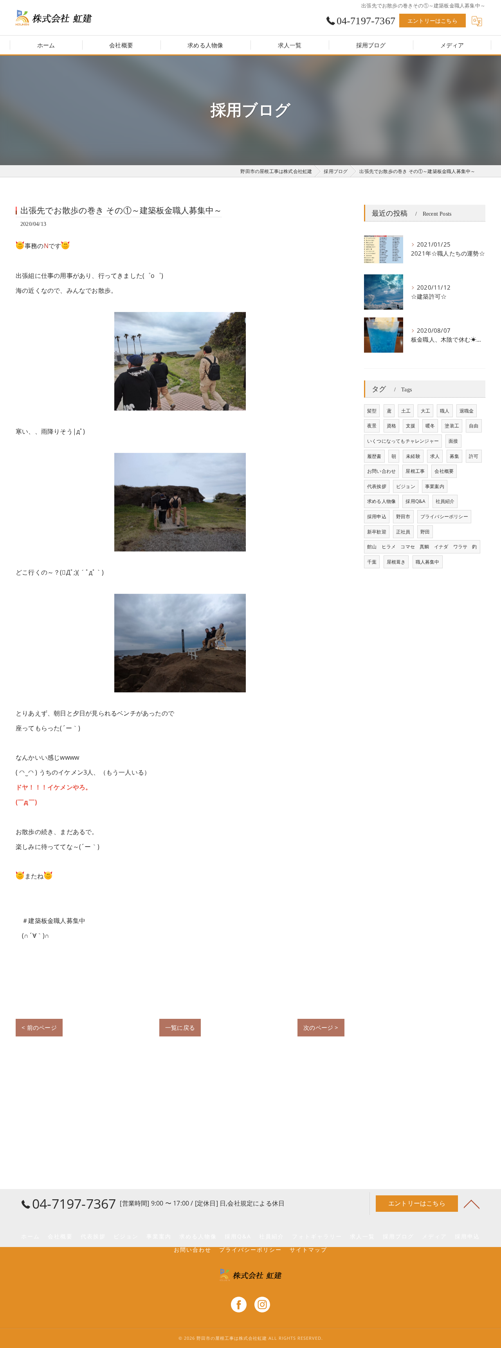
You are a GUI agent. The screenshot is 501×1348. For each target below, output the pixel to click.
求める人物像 (381, 501)
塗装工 (452, 425)
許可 (473, 456)
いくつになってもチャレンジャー (403, 441)
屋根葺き (396, 562)
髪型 (372, 410)
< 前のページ (39, 1027)
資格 (391, 425)
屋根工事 (415, 471)
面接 (453, 441)
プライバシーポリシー (444, 516)
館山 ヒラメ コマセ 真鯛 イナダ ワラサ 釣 (422, 546)
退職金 (467, 410)
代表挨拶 (376, 486)
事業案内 (434, 486)
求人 (435, 456)
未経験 (413, 456)
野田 (425, 531)
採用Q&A (415, 501)
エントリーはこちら (432, 20)
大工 (425, 410)
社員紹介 (445, 501)
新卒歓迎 (376, 531)
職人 (444, 410)
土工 (406, 410)
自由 (473, 425)
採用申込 (376, 516)
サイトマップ (308, 1249)
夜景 (372, 425)
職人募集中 (428, 562)
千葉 (372, 562)
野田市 (403, 516)
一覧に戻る (180, 1027)
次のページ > (320, 1027)
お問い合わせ (381, 471)
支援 (410, 425)
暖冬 (430, 425)
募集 (454, 456)
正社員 (403, 531)
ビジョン (405, 486)
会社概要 (444, 471)
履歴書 (374, 456)
